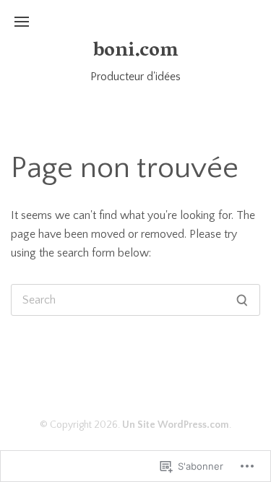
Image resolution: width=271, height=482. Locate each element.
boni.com (135, 52)
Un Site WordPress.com (175, 425)
